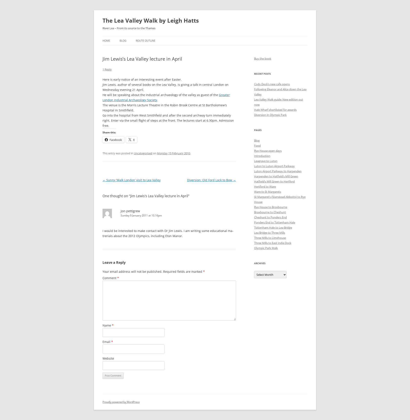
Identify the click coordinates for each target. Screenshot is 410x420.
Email (107, 342)
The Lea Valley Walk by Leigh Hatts (150, 20)
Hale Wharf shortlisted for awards (275, 110)
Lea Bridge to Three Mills (269, 233)
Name (108, 325)
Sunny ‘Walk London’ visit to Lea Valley (131, 180)
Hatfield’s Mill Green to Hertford (274, 181)
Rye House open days (268, 151)
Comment (110, 278)
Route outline (145, 40)
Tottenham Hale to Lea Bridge (273, 227)
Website (108, 358)
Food (257, 145)
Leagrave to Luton (265, 161)
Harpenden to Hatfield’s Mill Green (276, 176)
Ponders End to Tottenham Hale (274, 222)
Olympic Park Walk (266, 248)
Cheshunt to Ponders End (270, 217)
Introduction (262, 156)
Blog (123, 40)
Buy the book (262, 58)
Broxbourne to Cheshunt (270, 212)
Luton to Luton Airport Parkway (274, 166)
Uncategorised (143, 153)
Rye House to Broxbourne (270, 207)
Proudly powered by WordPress (121, 402)
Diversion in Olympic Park (270, 115)
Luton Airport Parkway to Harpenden (278, 171)
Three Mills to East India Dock (272, 243)
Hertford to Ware (265, 186)
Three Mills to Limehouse (270, 238)
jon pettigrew (130, 211)
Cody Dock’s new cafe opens (272, 84)
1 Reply (107, 69)
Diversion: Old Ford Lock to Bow (211, 180)
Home (106, 40)
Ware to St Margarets (267, 192)
